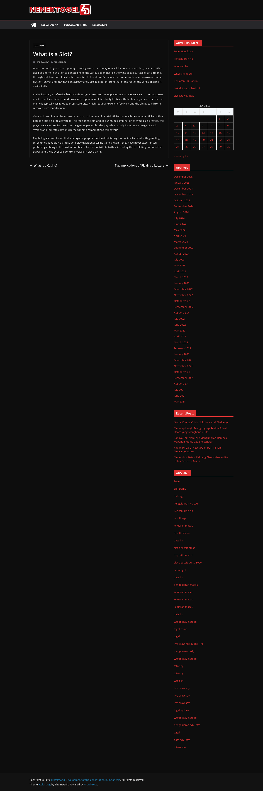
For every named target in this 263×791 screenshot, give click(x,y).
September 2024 (184, 206)
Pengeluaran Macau (186, 503)
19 (194, 139)
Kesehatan (99, 24)
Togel (177, 481)
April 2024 (180, 236)
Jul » (185, 156)
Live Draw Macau (184, 95)
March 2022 (181, 342)
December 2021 (183, 360)
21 (211, 139)
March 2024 (181, 241)
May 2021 (179, 401)
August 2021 (181, 383)
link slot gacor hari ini (187, 88)
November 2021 (183, 366)
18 (186, 139)
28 (211, 146)
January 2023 (181, 283)
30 (228, 146)
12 (194, 132)
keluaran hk (181, 66)
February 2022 (182, 348)
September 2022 (184, 307)
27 (203, 146)
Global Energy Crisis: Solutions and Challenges (202, 422)
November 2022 (183, 295)
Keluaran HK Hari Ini (186, 81)
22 (220, 139)
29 (220, 146)
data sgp (179, 496)
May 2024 (179, 230)
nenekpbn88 (60, 61)
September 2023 (184, 247)
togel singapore (183, 73)
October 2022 (182, 301)
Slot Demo (180, 488)
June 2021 (180, 395)
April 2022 (180, 336)
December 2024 (183, 188)
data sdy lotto (182, 740)
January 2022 (181, 354)
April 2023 (180, 271)
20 (203, 139)
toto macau (180, 747)
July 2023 (179, 259)
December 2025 (183, 176)
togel (177, 732)
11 (186, 132)
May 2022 (179, 330)
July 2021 (179, 389)
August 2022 (181, 312)
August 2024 (181, 212)
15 (220, 132)
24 (177, 146)
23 (228, 139)
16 (228, 132)
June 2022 (180, 324)
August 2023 (181, 253)
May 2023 (179, 265)
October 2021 (182, 372)
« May (177, 156)
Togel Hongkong (183, 51)
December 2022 (183, 289)
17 (177, 139)
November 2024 (183, 194)
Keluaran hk (49, 24)
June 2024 (180, 224)
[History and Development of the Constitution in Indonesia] (34, 24)
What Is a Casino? (45, 165)
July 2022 (179, 318)
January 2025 (181, 182)
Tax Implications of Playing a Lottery (139, 165)
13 (203, 132)
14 (211, 132)
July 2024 (179, 218)
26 (194, 146)
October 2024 (182, 200)
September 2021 (184, 378)
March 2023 (181, 277)
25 (186, 146)
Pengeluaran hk (75, 24)
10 (177, 132)
